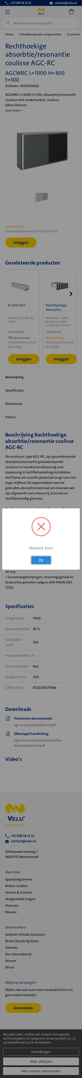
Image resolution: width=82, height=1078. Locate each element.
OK (41, 560)
